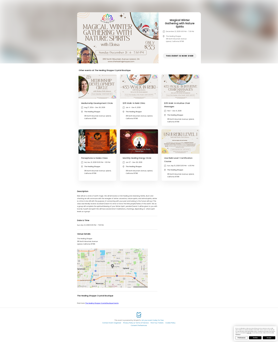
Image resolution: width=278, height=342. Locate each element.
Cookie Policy (170, 323)
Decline (255, 338)
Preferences (242, 338)
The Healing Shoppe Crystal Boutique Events (102, 303)
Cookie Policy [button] (249, 332)
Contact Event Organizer (111, 323)
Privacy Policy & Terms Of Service (136, 323)
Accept (269, 338)
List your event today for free (152, 320)
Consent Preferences (139, 325)
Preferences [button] (238, 334)
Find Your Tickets (157, 323)
